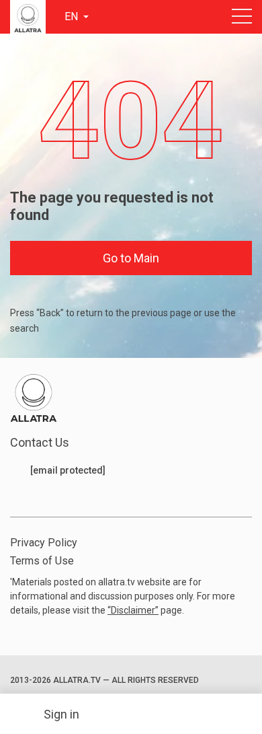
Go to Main (131, 258)
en (72, 16)
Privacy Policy (43, 542)
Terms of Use (42, 560)
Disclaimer (133, 610)
